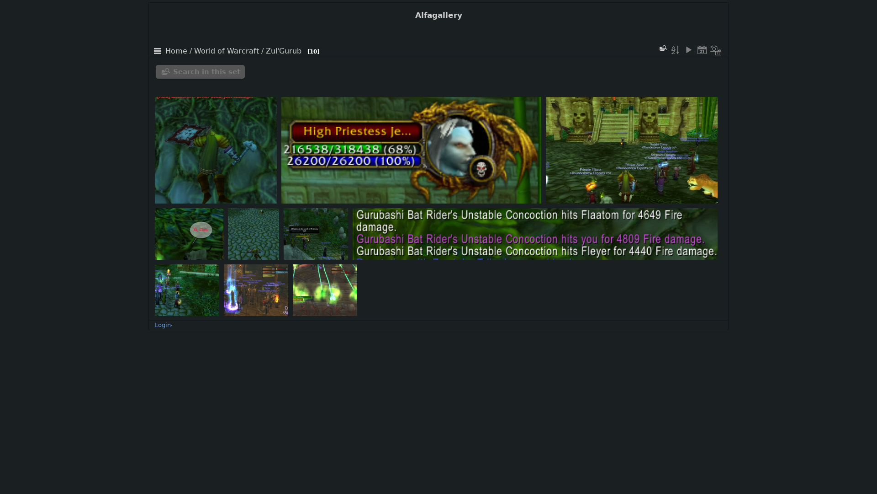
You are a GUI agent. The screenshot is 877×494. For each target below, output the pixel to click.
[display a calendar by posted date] (702, 50)
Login (163, 325)
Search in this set (206, 72)
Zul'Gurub (283, 51)
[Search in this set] (663, 48)
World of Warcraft (226, 51)
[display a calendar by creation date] (716, 50)
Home (176, 51)
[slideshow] (688, 50)
